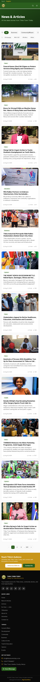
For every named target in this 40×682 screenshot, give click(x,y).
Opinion (3, 647)
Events (3, 650)
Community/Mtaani (27, 32)
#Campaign (8, 37)
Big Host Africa (26, 679)
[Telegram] (15, 588)
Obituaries (4, 610)
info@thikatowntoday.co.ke (12, 658)
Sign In (3, 1)
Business (14, 32)
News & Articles (6, 601)
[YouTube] (23, 588)
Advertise (4, 616)
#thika (32, 37)
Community (4, 634)
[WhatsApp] (11, 588)
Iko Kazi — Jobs (6, 607)
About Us (4, 613)
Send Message (10, 669)
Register (8, 1)
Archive (3, 604)
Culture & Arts (5, 640)
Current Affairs (5, 628)
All (6, 32)
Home (3, 597)
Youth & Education (7, 644)
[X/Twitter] (7, 588)
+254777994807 (9, 661)
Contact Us (29, 565)
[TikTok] (19, 588)
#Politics (25, 37)
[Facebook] (3, 588)
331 (27, 547)
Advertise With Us (13, 565)
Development (5, 631)
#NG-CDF (17, 37)
